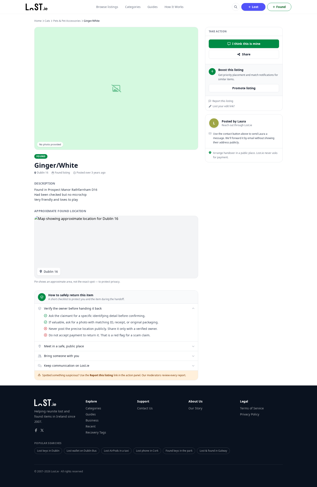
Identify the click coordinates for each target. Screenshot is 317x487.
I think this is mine (246, 44)
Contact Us (145, 408)
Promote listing (244, 88)
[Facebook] (36, 430)
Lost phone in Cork (147, 451)
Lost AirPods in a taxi (116, 451)
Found (281, 7)
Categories (133, 7)
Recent (91, 426)
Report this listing (222, 101)
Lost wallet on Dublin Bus (82, 451)
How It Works (174, 7)
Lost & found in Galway (213, 451)
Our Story (195, 408)
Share (246, 54)
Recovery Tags (96, 432)
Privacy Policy (249, 414)
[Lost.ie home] (37, 6)
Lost (255, 7)
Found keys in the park (179, 451)
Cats (47, 21)
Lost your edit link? (224, 106)
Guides (153, 7)
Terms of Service (252, 408)
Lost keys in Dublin (48, 451)
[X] (42, 430)
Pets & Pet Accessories (67, 21)
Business (92, 420)
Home (38, 21)
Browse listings (107, 7)
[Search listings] (236, 7)
